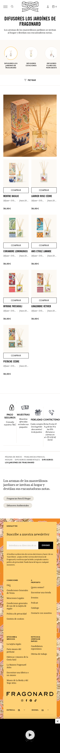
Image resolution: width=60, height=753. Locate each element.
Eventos (34, 598)
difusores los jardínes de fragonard (11, 65)
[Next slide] (53, 56)
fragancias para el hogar (18, 498)
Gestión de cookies (15, 619)
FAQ (8, 585)
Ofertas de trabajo (39, 654)
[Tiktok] (35, 700)
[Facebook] (26, 700)
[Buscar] (12, 6)
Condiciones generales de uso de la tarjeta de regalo (17, 606)
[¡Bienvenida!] (30, 6)
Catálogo (35, 608)
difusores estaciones (31, 64)
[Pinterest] (31, 700)
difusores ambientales (18, 505)
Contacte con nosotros (41, 613)
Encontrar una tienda (41, 592)
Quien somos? (37, 587)
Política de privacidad (16, 614)
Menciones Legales (15, 598)
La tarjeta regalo (14, 644)
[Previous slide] (6, 56)
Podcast (34, 603)
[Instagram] (22, 700)
